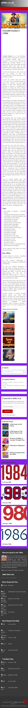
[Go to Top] (25, 701)
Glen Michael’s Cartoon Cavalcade (17, 591)
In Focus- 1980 (7, 523)
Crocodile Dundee (12, 61)
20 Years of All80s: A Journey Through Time (17, 439)
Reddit (10, 382)
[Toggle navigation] (3, 9)
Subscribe (7, 411)
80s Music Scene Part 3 (14, 668)
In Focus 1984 (6, 482)
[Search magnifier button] (24, 372)
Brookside (10, 585)
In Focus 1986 (6, 544)
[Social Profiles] (9, 699)
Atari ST (10, 644)
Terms (4, 387)
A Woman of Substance (17, 445)
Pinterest (4, 382)
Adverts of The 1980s (13, 598)
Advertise (9, 385)
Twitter (20, 382)
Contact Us (16, 385)
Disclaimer (13, 578)
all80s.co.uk (7, 2)
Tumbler (15, 382)
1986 (19, 61)
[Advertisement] (14, 45)
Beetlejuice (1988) (12, 675)
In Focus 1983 (6, 503)
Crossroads (11, 612)
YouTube (5, 384)
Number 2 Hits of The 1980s (15, 605)
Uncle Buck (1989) (12, 650)
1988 (18, 56)
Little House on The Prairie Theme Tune (16, 432)
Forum (4, 385)
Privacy (23, 385)
